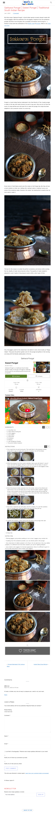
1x (43, 427)
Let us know (26, 651)
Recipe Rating (8, 709)
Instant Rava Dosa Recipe (40, 664)
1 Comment (16, 13)
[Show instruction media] (45, 446)
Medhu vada (31, 23)
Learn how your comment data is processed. (37, 773)
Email (6, 743)
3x (48, 427)
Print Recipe (17, 376)
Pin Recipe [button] (39, 376)
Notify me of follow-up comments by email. (15, 757)
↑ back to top (27, 810)
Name (6, 736)
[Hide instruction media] (48, 446)
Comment (7, 715)
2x (46, 427)
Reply (5, 694)
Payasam (38, 23)
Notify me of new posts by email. (13, 763)
